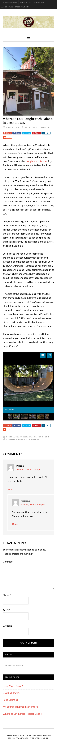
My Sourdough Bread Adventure (20, 706)
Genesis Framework (18, 738)
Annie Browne (7, 7)
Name (7, 595)
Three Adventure (9, 2)
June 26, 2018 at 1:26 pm (33, 504)
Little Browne (38, 2)
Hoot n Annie (25, 2)
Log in (46, 738)
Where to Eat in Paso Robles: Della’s (22, 713)
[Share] (43, 133)
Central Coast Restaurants (21, 437)
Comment (9, 561)
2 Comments (42, 127)
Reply (10, 488)
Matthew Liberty (22, 7)
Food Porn (43, 437)
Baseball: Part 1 (11, 692)
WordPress (36, 738)
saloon (35, 439)
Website (7, 625)
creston (10, 439)
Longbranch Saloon (36, 161)
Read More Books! (13, 685)
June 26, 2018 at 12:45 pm (28, 469)
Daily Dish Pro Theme (37, 735)
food (27, 439)
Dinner (19, 439)
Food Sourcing (10, 699)
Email (6, 610)
